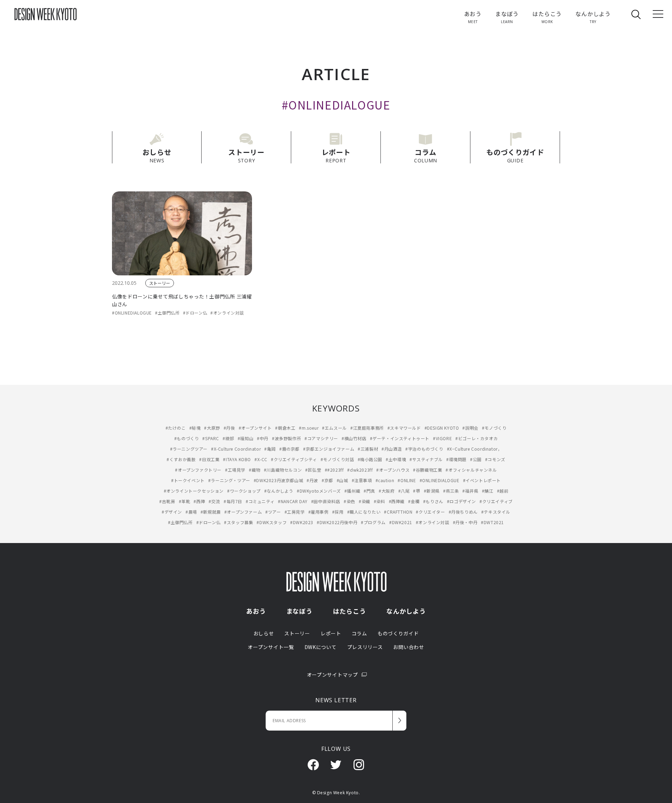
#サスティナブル (426, 459)
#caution (385, 480)
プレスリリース (365, 646)
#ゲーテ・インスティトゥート (399, 438)
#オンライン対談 (227, 313)
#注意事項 (362, 480)
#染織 (364, 501)
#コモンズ (495, 459)
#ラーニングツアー (189, 449)
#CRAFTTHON (398, 512)
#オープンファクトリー (198, 470)
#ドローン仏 (195, 313)
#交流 (214, 501)
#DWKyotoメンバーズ (319, 491)
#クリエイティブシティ (294, 459)
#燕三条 (451, 491)
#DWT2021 (492, 522)
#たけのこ (176, 428)
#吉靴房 (167, 501)
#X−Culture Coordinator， (474, 449)
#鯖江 (487, 491)
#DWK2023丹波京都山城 (278, 480)
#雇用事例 (318, 512)
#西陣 (199, 501)
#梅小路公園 (370, 459)
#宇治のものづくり (424, 449)
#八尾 (404, 491)
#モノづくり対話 (337, 459)
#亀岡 (270, 449)
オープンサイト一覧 (271, 646)
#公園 (476, 459)
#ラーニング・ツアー (229, 480)
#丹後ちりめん (463, 512)
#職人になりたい (364, 512)
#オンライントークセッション (194, 491)
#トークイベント (188, 480)
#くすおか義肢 (181, 459)
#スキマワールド (404, 428)
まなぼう (299, 610)
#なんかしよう (278, 491)
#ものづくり (186, 438)
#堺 (416, 491)
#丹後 (229, 428)
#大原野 (212, 428)
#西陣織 (397, 501)
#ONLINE (407, 480)
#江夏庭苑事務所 (367, 428)
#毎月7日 (233, 501)
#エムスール (334, 428)
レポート (331, 633)
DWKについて (320, 646)
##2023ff (334, 470)
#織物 (254, 470)
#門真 (369, 491)
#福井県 (470, 491)
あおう (256, 610)
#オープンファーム (243, 512)
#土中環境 (396, 459)
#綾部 (228, 438)
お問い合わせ (408, 646)
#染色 (349, 501)
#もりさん (433, 501)
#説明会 (470, 428)
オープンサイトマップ (332, 674)
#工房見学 (295, 512)
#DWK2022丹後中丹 (337, 522)
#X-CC (260, 459)
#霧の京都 (289, 449)
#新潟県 (432, 491)
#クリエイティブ (496, 501)
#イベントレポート (482, 480)
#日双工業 (209, 459)
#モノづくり (494, 428)
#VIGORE (442, 438)
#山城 (342, 480)
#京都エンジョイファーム (328, 449)
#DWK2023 (301, 522)
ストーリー (159, 283)
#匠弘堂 (313, 470)
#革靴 (184, 501)
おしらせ (263, 633)
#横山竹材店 (354, 438)
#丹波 (312, 480)
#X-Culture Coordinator (236, 449)
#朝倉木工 (285, 428)
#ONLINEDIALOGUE (132, 313)
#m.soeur (308, 428)
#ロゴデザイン (461, 501)
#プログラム (373, 522)
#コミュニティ (260, 501)
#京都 (327, 480)
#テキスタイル (495, 512)
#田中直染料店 (325, 501)
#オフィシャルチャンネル (471, 470)
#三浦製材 (368, 449)
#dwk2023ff (360, 470)
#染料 (379, 501)
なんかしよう (406, 610)
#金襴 (414, 501)
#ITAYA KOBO (237, 459)
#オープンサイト (255, 428)
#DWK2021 (400, 522)
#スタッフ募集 (238, 522)
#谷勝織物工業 (427, 470)
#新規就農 (211, 512)
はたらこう (349, 610)
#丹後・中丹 (465, 522)
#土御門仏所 (167, 313)
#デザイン (172, 512)
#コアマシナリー (321, 438)
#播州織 (352, 491)
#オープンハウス (393, 470)
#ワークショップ (244, 491)
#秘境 (195, 428)
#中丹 (262, 438)
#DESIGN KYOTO (442, 428)
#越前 (503, 491)
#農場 (191, 512)
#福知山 (245, 438)
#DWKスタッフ (272, 522)
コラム (359, 633)
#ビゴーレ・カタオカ (476, 438)
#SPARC (210, 438)
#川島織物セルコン (283, 470)
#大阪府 (386, 491)
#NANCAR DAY (293, 501)
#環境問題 (456, 459)
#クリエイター (430, 512)
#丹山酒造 (392, 449)
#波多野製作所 (286, 438)
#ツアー (273, 512)
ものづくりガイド (398, 633)
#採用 (338, 512)
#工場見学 (235, 470)
